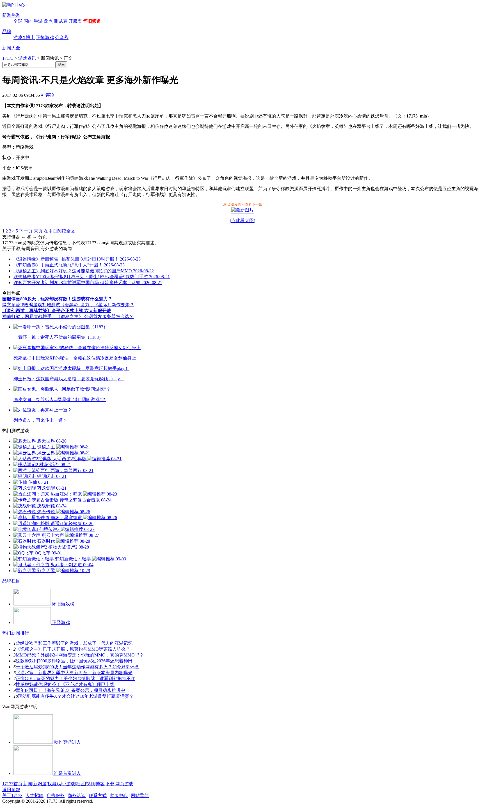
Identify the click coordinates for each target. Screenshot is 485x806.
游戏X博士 (24, 37)
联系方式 (98, 795)
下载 (110, 783)
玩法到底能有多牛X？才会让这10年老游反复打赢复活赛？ (76, 696)
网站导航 (140, 795)
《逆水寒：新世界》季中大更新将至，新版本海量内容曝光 (74, 672)
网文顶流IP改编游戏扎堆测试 (31, 304)
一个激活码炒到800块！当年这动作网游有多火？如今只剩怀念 (77, 666)
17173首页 (12, 783)
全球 (17, 21)
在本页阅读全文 (59, 231)
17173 (7, 58)
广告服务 (56, 795)
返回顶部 (11, 789)
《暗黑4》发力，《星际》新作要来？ (97, 304)
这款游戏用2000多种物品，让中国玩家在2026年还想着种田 (74, 660)
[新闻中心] (13, 5)
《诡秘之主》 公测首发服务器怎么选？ (95, 316)
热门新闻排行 (15, 632)
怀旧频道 (92, 21)
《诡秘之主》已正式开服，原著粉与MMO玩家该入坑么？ (73, 649)
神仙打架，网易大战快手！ (29, 316)
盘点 (48, 21)
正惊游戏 (45, 37)
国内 (28, 21)
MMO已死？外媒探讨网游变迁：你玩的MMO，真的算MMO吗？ (80, 655)
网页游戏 (124, 783)
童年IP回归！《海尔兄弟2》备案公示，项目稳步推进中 (70, 690)
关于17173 (12, 795)
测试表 (60, 21)
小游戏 (68, 783)
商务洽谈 (77, 795)
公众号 (61, 37)
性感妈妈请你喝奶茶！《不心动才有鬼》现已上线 (65, 684)
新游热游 (11, 15)
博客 (100, 783)
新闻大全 (11, 47)
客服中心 (119, 795)
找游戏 (54, 783)
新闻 (27, 783)
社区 (80, 783)
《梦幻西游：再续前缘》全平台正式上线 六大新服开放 (56, 310)
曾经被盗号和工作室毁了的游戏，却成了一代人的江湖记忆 (74, 643)
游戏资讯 (27, 58)
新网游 (40, 783)
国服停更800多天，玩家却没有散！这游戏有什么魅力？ (57, 298)
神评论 (47, 95)
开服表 (75, 21)
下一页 (26, 231)
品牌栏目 (11, 581)
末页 (38, 231)
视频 (90, 783)
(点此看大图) (242, 220)
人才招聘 (35, 795)
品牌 (6, 31)
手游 (38, 21)
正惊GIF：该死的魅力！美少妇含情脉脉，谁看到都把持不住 (75, 678)
